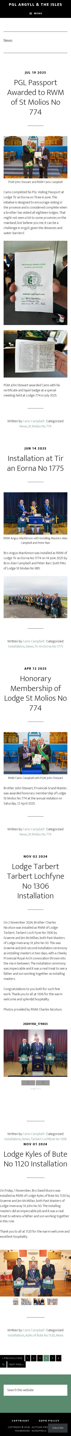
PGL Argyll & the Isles (35, 4)
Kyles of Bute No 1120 (40, 1335)
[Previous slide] (4, 1273)
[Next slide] (66, 1273)
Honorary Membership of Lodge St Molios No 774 (35, 693)
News (23, 426)
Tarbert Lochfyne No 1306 (49, 1139)
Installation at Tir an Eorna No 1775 (35, 463)
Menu (38, 13)
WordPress (39, 1431)
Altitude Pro (40, 1427)
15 (4, 1364)
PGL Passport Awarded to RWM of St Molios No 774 (35, 97)
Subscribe (57, 1428)
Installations (16, 646)
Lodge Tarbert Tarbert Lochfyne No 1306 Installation (35, 881)
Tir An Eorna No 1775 (49, 646)
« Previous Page (12, 1358)
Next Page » (16, 1365)
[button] (13, 1301)
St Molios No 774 (40, 426)
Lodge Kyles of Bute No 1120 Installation (35, 1159)
